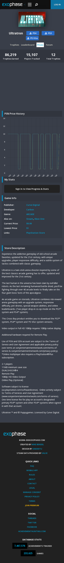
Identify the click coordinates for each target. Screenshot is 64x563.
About (32, 479)
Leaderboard (27, 44)
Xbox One (39, 218)
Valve (44, 453)
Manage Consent (32, 492)
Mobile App (32, 470)
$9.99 (29, 223)
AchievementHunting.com (32, 531)
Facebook (32, 527)
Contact (32, 483)
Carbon (30, 209)
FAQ (32, 466)
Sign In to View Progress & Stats (32, 188)
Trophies (14, 44)
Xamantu (37, 448)
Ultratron (16, 33)
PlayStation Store (35, 232)
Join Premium (32, 505)
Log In (57, 4)
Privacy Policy (32, 496)
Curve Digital (33, 204)
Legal (32, 487)
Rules (32, 474)
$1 (27, 228)
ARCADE (30, 214)
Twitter (32, 522)
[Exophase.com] (13, 4)
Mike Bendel (38, 444)
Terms (32, 501)
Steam (29, 218)
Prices (40, 44)
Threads (32, 518)
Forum (49, 44)
